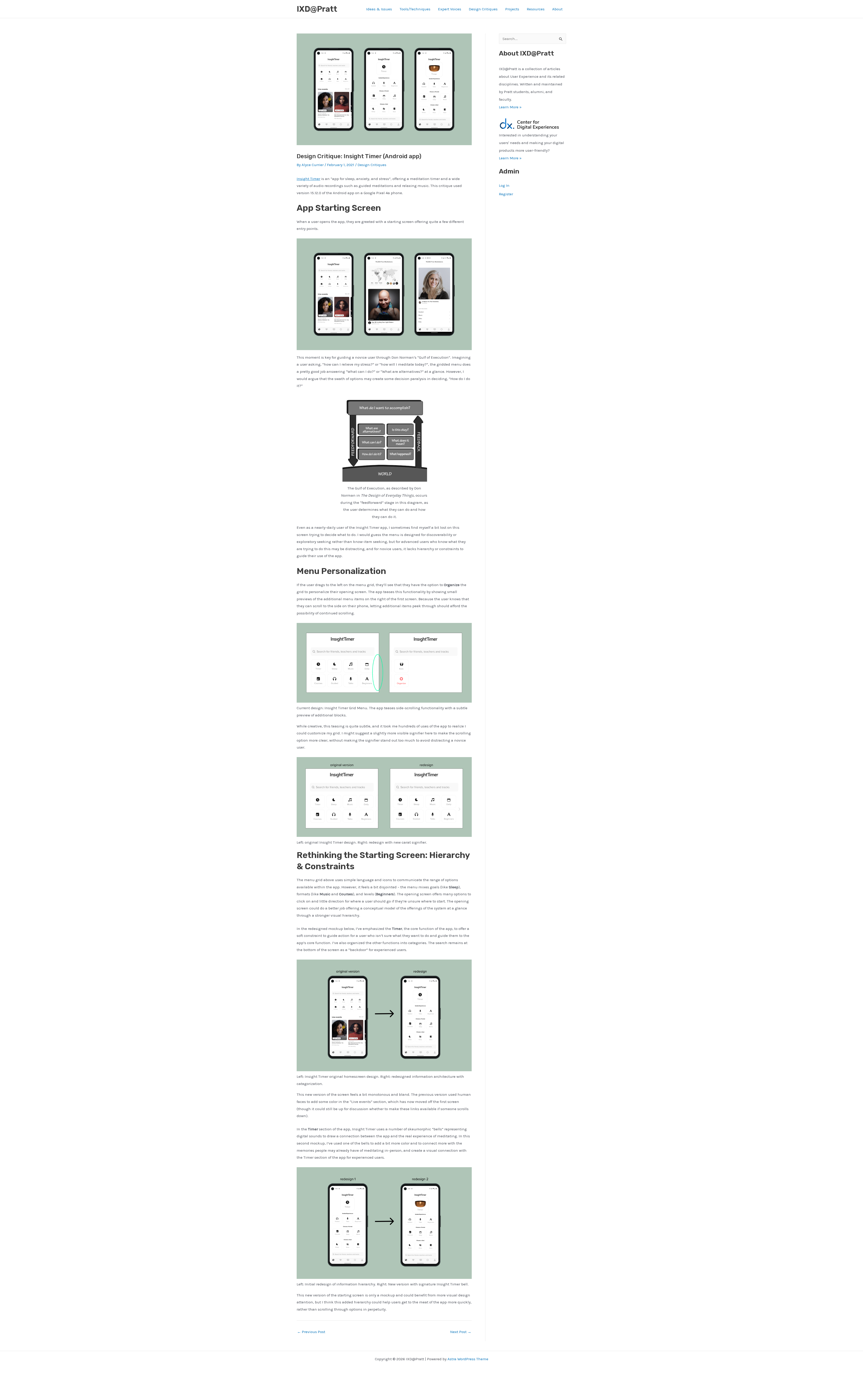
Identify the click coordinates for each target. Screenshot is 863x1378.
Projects (512, 9)
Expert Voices (449, 9)
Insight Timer (308, 178)
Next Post (460, 1332)
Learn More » (510, 107)
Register (506, 194)
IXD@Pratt (317, 9)
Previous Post (311, 1332)
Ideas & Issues (379, 9)
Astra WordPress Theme (467, 1359)
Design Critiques (483, 9)
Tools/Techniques (415, 9)
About (557, 9)
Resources (536, 9)
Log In (504, 185)
